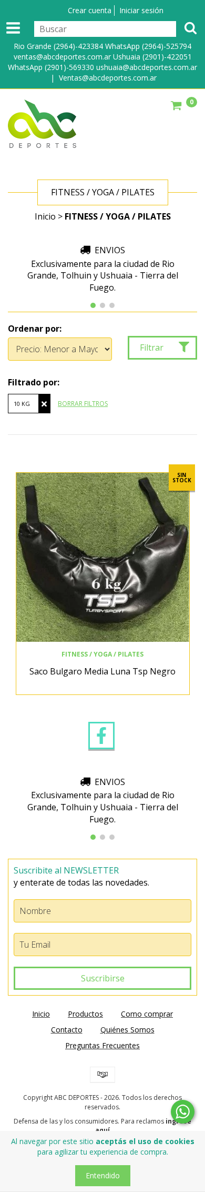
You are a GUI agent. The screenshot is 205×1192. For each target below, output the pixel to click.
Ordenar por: (35, 328)
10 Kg (22, 404)
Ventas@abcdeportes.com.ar (108, 78)
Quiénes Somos (127, 1030)
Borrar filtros (83, 403)
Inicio (45, 216)
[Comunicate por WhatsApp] (182, 1112)
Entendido (103, 1175)
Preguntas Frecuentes (102, 1045)
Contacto (67, 1030)
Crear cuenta (89, 10)
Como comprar (147, 1014)
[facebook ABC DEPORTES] (101, 735)
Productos (85, 1014)
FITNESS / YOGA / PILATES (103, 654)
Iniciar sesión (141, 10)
